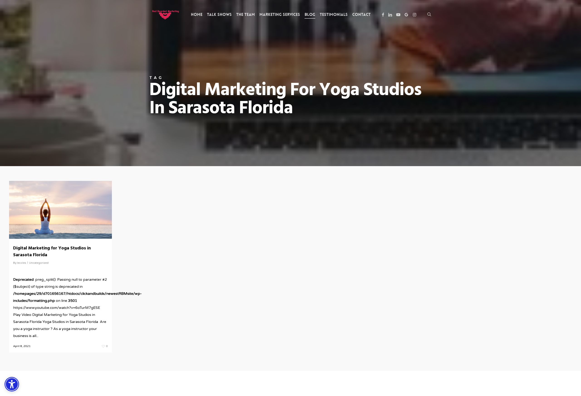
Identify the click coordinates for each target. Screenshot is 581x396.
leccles (21, 262)
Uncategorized (39, 262)
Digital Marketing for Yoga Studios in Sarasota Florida (52, 252)
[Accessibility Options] (12, 384)
